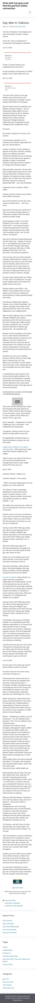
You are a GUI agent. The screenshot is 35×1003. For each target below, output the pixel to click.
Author (5, 947)
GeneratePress (17, 1000)
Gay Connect (7, 921)
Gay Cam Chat (10, 900)
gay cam (6, 979)
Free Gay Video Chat (10, 956)
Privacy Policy (8, 964)
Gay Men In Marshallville (14, 906)
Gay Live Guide (8, 923)
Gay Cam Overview (10, 932)
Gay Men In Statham (10, 577)
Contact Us (7, 953)
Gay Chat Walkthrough (11, 926)
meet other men (8, 988)
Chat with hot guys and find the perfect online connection (15, 6)
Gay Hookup (7, 985)
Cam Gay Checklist (9, 929)
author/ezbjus (8, 950)
